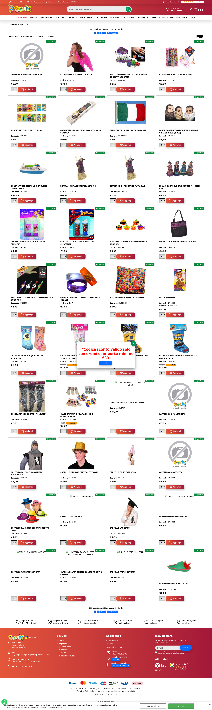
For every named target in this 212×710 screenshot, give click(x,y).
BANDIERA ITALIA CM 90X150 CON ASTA (128, 130)
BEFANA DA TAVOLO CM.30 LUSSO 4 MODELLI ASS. (180, 187)
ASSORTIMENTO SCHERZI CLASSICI (27, 130)
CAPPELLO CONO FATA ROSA (123, 472)
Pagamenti (63, 643)
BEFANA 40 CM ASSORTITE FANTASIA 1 (78, 186)
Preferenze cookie (106, 701)
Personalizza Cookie (114, 647)
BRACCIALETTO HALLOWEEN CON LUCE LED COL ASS (80, 299)
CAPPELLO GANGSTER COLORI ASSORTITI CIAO (30, 529)
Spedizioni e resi (65, 646)
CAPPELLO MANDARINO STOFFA (25, 572)
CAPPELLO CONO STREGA (171, 472)
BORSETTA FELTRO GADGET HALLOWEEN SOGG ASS (128, 243)
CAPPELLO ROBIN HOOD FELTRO (173, 583)
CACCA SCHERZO (167, 297)
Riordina (109, 644)
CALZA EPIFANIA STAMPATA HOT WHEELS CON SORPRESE (178, 357)
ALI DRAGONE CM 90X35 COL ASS (26, 74)
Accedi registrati (112, 640)
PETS (193, 17)
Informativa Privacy (67, 655)
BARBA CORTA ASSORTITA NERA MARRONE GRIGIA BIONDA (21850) (178, 131)
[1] (63, 145)
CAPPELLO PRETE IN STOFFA (122, 572)
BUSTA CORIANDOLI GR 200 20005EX (127, 297)
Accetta (181, 706)
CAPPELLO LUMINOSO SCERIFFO (174, 516)
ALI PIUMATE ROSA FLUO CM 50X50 (76, 74)
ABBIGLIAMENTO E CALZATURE (94, 17)
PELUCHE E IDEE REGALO (163, 17)
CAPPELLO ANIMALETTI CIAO (172, 414)
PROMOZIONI (46, 17)
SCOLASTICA (144, 17)
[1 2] (113, 201)
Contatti (62, 640)
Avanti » (114, 33)
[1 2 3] (63, 89)
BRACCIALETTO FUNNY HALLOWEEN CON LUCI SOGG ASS (32, 299)
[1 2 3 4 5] (162, 89)
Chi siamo (62, 652)
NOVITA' (34, 17)
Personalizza (153, 706)
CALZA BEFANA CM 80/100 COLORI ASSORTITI (27, 357)
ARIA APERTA (116, 17)
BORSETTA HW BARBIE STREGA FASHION (177, 242)
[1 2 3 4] (14, 89)
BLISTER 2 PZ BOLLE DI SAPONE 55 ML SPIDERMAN (77, 243)
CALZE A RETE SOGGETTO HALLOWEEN (28, 414)
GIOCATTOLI (60, 17)
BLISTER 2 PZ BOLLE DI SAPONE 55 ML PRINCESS (28, 243)
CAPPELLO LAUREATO (120, 528)
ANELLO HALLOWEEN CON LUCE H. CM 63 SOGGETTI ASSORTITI (128, 76)
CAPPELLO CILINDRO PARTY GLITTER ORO (79, 472)
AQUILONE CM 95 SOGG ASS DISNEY (175, 74)
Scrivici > (116, 659)
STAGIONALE (130, 17)
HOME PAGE (22, 17)
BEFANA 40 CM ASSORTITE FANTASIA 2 (127, 186)
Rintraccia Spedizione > (121, 665)
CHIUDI (210, 704)
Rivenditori (63, 649)
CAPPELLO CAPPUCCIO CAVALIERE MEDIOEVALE (26, 473)
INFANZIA (73, 17)
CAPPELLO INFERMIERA (71, 516)
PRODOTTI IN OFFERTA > (22, 666)
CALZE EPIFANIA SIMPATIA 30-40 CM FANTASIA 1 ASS (77, 415)
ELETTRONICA (182, 17)
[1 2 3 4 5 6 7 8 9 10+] (14, 145)
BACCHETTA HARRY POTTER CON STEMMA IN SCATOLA (80, 131)
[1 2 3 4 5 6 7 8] (14, 543)
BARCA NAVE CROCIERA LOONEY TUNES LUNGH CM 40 (29, 187)
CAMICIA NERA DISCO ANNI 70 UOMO (127, 402)
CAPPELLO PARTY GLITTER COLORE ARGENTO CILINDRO (81, 573)
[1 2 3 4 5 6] (63, 201)
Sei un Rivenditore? (170, 1)
